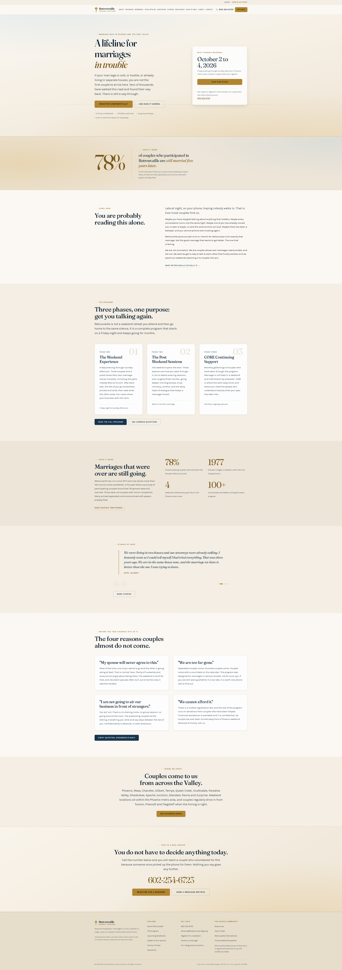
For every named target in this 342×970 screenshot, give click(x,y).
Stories (170, 9)
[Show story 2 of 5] (220, 583)
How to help (220, 931)
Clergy (201, 9)
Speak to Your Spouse (156, 940)
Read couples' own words (109, 508)
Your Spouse (150, 9)
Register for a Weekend (151, 892)
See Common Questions (144, 422)
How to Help (191, 9)
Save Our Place (220, 82)
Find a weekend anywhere (226, 940)
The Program (153, 931)
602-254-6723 (226, 9)
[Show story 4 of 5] (226, 583)
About (121, 9)
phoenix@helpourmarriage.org (194, 931)
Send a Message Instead (190, 892)
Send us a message (189, 940)
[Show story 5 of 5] (228, 583)
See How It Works (149, 104)
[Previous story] (116, 584)
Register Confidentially (113, 104)
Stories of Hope (153, 945)
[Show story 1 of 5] (218, 583)
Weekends (139, 9)
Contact (209, 9)
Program (129, 9)
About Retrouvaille (155, 926)
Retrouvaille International (226, 936)
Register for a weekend (191, 936)
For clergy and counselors (192, 945)
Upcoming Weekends (156, 936)
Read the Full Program (110, 422)
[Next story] (124, 584)
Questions (161, 9)
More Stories (124, 594)
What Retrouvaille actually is (181, 265)
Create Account (239, 2)
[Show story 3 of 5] (223, 583)
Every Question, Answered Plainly (116, 738)
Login (227, 2)
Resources (180, 9)
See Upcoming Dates (171, 814)
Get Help (241, 9)
